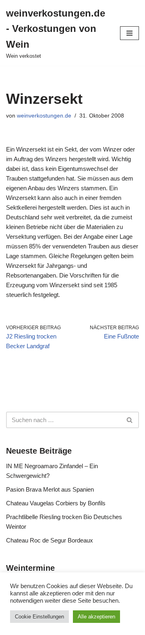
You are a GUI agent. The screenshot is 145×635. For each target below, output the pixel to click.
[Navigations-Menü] (129, 33)
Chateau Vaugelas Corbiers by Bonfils (56, 503)
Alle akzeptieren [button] (96, 617)
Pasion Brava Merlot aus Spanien (50, 489)
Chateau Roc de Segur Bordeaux (49, 540)
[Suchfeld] (130, 420)
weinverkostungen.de (44, 116)
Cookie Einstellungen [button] (39, 617)
